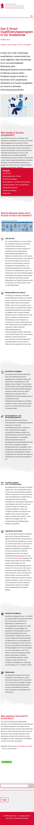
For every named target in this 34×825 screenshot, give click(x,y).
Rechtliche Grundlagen (10, 179)
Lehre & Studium (12, 45)
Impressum (9, 818)
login (4, 800)
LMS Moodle (7, 173)
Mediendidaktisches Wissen (12, 176)
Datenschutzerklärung (21, 818)
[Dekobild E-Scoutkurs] (17, 117)
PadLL (20, 45)
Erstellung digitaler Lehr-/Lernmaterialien (16, 185)
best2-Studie (18, 558)
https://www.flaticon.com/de (23, 746)
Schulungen (27, 45)
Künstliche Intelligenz (9, 190)
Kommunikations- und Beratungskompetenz (16, 182)
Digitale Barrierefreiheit (10, 187)
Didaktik (3, 45)
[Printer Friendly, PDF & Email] (7, 762)
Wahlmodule (7, 193)
